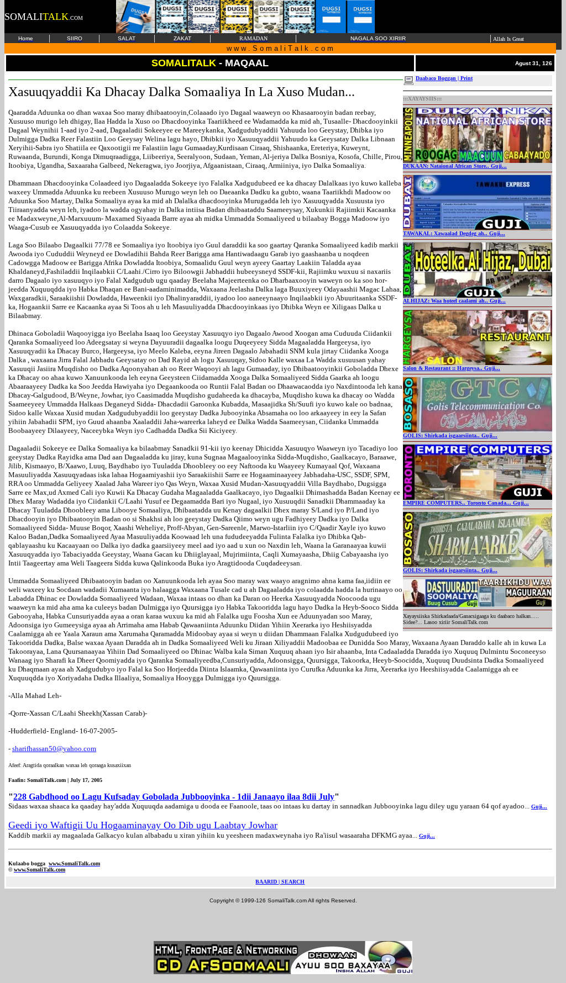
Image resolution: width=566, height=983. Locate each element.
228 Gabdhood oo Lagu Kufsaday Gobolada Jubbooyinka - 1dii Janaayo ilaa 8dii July (173, 796)
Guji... (539, 807)
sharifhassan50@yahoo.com (54, 748)
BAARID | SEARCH (280, 882)
